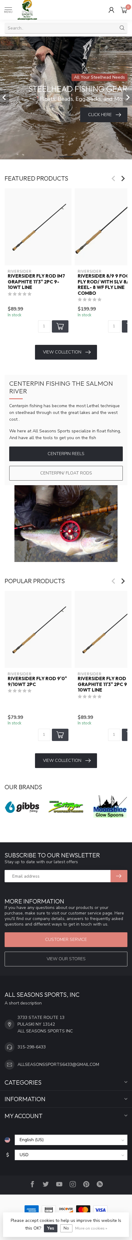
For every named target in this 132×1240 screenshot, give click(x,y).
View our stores (66, 959)
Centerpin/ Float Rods (66, 473)
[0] (124, 10)
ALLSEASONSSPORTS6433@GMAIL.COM (58, 1064)
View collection (62, 352)
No (66, 1228)
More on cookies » (91, 1228)
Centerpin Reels (66, 454)
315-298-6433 (31, 1047)
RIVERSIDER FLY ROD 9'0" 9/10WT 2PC (37, 681)
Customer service (66, 939)
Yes (50, 1228)
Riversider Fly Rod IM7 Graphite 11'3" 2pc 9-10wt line (36, 281)
